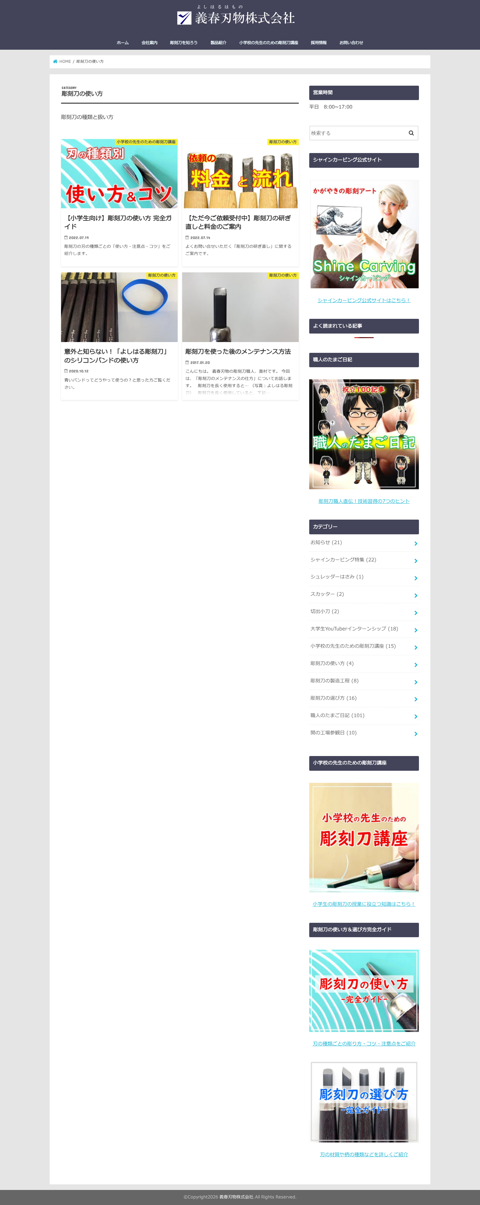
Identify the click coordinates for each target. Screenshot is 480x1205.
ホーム (123, 43)
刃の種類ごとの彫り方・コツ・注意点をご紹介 (364, 1044)
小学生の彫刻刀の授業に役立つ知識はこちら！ (364, 904)
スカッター (327, 594)
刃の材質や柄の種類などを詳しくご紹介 (364, 1155)
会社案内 (149, 43)
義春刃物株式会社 (236, 1197)
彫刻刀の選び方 (334, 698)
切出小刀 (325, 611)
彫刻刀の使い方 (332, 663)
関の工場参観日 (334, 733)
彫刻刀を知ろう (184, 43)
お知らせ (326, 542)
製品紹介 (218, 43)
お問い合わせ (351, 43)
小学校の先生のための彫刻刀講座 (268, 43)
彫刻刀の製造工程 (335, 681)
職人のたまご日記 (338, 715)
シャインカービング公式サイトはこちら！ (364, 300)
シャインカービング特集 (343, 560)
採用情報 (319, 43)
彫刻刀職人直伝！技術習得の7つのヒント (364, 501)
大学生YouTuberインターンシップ (354, 629)
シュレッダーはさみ (337, 577)
